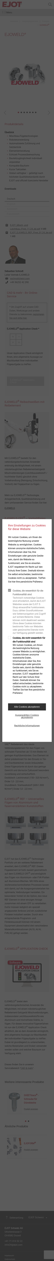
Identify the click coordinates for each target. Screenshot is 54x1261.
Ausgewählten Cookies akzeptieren (27, 716)
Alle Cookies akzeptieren (27, 707)
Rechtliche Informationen (27, 725)
